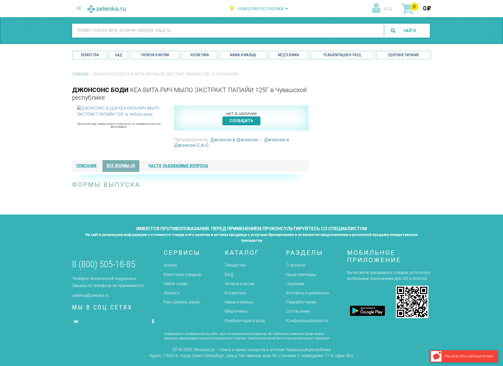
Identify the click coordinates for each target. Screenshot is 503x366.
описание (86, 165)
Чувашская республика (260, 8)
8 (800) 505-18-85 (103, 264)
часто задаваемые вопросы (178, 165)
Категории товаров (182, 274)
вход (388, 9)
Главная (80, 74)
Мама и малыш (243, 55)
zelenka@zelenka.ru (90, 295)
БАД (118, 55)
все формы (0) (121, 165)
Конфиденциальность (307, 320)
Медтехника (288, 55)
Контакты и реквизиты (307, 292)
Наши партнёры (301, 274)
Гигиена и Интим (155, 55)
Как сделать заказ (182, 302)
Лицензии (295, 283)
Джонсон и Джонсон (234, 139)
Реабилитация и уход (342, 55)
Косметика (199, 55)
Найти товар (175, 283)
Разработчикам (301, 302)
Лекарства (90, 55)
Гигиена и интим (239, 283)
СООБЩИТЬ (241, 120)
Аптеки (170, 265)
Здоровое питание (403, 55)
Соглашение (298, 311)
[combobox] (225, 30)
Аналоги (171, 292)
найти (409, 30)
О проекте (295, 265)
